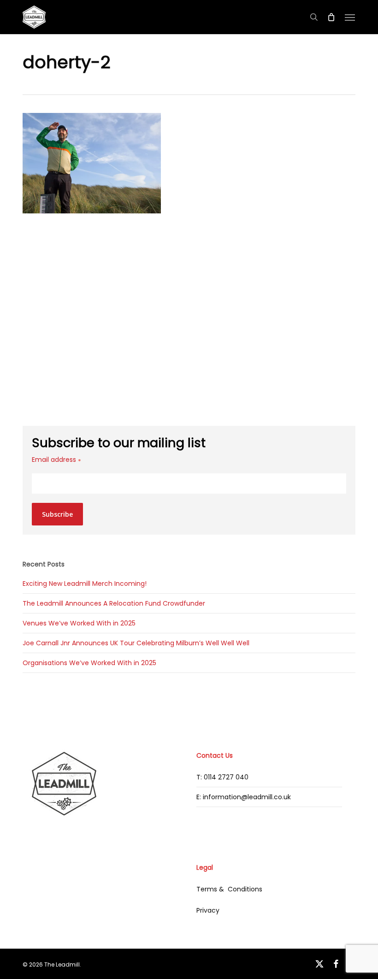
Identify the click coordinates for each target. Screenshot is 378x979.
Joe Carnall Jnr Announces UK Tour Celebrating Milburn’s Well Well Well (136, 643)
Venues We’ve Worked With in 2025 (79, 623)
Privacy (207, 910)
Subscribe (57, 514)
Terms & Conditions (229, 889)
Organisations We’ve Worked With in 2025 (89, 662)
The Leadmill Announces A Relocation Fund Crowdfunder (114, 603)
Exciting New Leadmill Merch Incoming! (85, 583)
